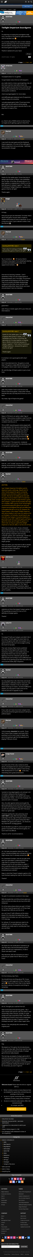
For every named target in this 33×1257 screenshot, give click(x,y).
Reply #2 (4, 139)
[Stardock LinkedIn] (19, 1181)
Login (14, 9)
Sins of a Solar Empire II (24, 1198)
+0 (3, 21)
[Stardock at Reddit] (10, 1181)
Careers (3, 1222)
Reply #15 (4, 677)
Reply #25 (4, 1040)
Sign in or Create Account (16, 1109)
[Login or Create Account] (26, 2)
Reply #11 (4, 481)
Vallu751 (9, 623)
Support (23, 1213)
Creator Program (5, 1229)
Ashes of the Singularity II (25, 1191)
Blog (2, 1218)
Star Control (22, 1200)
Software (4, 1189)
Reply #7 (4, 325)
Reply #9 (4, 413)
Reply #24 (4, 1003)
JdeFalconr (9, 557)
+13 (3, 136)
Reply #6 (4, 302)
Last (31, 62)
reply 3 (16, 246)
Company (4, 1213)
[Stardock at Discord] (13, 1181)
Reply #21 (4, 892)
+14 (3, 627)
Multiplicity (4, 1202)
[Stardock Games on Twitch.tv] (17, 1178)
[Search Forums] (31, 2)
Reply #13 (4, 606)
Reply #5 (4, 239)
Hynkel (8, 474)
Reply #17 (4, 728)
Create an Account (25, 1220)
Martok (8, 131)
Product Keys (24, 1222)
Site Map (27, 1254)
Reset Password (24, 1224)
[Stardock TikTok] (16, 1181)
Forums (3, 1233)
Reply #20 (4, 848)
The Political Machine (24, 1202)
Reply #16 (4, 706)
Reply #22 (4, 942)
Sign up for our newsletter (9, 1244)
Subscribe (24, 1246)
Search (9, 9)
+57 (3, 758)
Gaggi (8, 199)
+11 (3, 70)
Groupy (3, 1204)
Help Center (23, 1216)
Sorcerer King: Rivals (23, 1209)
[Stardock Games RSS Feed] (22, 1181)
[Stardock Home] (5, 2)
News (2, 1224)
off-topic (29, 54)
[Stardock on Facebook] (12, 1178)
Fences (3, 1198)
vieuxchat (9, 317)
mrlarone (9, 66)
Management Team (6, 1220)
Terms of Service (15, 1254)
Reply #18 (4, 761)
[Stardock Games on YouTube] (15, 1178)
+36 (3, 322)
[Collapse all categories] (32, 1139)
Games (21, 1189)
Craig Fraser (10, 754)
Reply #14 (4, 630)
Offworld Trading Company (25, 1204)
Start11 (3, 1196)
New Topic (27, 6)
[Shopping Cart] (28, 2)
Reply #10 (4, 460)
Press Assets (4, 1227)
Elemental (21, 1194)
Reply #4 (4, 209)
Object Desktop (5, 1191)
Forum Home (3, 9)
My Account (23, 1218)
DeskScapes (4, 1200)
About (2, 1216)
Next (27, 62)
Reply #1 (4, 73)
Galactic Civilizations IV (24, 1196)
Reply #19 (4, 789)
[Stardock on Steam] (23, 1178)
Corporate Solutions (6, 1194)
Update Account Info (25, 1227)
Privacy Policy (7, 1254)
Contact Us (3, 1231)
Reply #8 (4, 386)
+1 (3, 203)
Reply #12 (4, 567)
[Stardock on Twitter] (9, 1178)
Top (31, 73)
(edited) (22, 139)
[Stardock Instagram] (20, 1178)
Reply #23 (4, 972)
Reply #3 (4, 174)
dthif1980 (9, 17)
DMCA (22, 1254)
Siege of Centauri (23, 1207)
